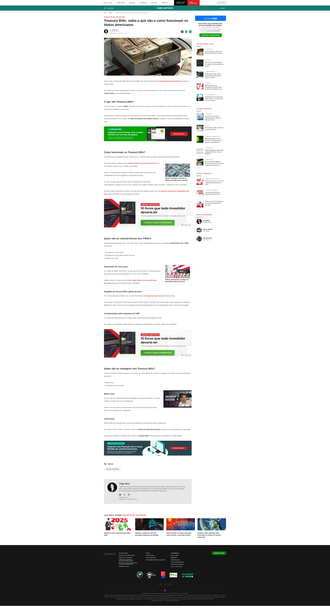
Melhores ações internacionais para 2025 (117, 534)
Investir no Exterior (114, 17)
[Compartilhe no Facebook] (182, 31)
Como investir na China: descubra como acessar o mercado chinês (178, 534)
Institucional (123, 553)
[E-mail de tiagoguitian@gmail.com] (120, 495)
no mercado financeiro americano (169, 81)
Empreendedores (207, 222)
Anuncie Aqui (175, 560)
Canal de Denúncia (177, 562)
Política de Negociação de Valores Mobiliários (128, 563)
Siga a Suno (175, 555)
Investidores (206, 231)
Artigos (110, 12)
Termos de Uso (124, 566)
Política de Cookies (125, 557)
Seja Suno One (151, 557)
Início (105, 12)
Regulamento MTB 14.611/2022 (155, 560)
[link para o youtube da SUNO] (169, 584)
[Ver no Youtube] (186, 405)
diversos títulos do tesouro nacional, (141, 163)
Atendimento (175, 553)
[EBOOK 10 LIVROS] (148, 215)
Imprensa (174, 557)
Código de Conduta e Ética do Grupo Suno (126, 560)
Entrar (222, 2)
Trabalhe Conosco (177, 564)
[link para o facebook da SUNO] (160, 584)
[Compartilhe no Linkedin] (190, 31)
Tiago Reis (115, 30)
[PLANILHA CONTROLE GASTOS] (148, 135)
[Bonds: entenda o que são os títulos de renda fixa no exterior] (177, 176)
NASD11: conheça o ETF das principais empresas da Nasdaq (146, 534)
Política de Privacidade (127, 555)
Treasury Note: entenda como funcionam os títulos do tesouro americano (209, 535)
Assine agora (219, 553)
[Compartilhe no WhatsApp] (186, 31)
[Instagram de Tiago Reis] (129, 495)
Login (148, 553)
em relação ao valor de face (153, 296)
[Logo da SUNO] (107, 3)
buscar (222, 8)
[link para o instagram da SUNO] (165, 584)
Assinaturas (150, 555)
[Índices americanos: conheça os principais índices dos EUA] (177, 278)
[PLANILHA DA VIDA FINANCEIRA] (148, 450)
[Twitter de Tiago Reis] (124, 495)
